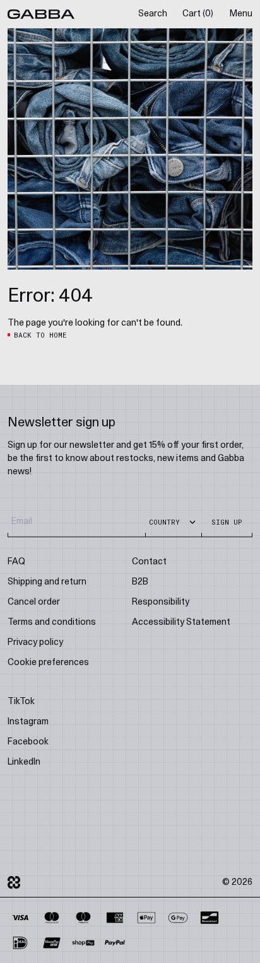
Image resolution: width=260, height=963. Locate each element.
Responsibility (160, 602)
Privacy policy (35, 642)
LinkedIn (24, 762)
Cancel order (34, 602)
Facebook (28, 742)
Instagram (28, 722)
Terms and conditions (52, 622)
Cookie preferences (48, 663)
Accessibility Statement (181, 622)
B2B (140, 582)
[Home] (41, 14)
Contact (149, 562)
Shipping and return (47, 582)
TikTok (21, 702)
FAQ (16, 562)
